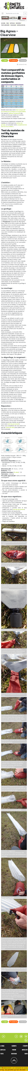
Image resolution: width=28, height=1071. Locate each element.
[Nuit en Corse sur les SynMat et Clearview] (14, 1007)
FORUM (14, 1050)
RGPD (26, 1054)
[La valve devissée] (14, 609)
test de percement (13, 424)
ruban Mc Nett (10, 427)
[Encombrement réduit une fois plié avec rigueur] (14, 532)
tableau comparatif (14, 113)
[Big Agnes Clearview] (14, 877)
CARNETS (14, 1046)
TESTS (2, 1054)
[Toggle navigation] (2, 13)
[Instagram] (20, 1037)
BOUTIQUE (14, 1054)
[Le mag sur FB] (15, 1037)
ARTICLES (2, 1050)
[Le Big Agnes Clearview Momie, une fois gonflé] (14, 958)
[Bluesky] (25, 1037)
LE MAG (2, 1046)
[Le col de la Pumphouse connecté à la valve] (14, 673)
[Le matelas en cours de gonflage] (14, 800)
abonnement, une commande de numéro (16, 1068)
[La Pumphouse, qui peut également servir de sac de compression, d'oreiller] (14, 553)
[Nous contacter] (2, 1037)
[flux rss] (25, 1041)
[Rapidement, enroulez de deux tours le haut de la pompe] (14, 730)
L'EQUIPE (25, 1046)
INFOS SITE (25, 1050)
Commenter (14, 60)
